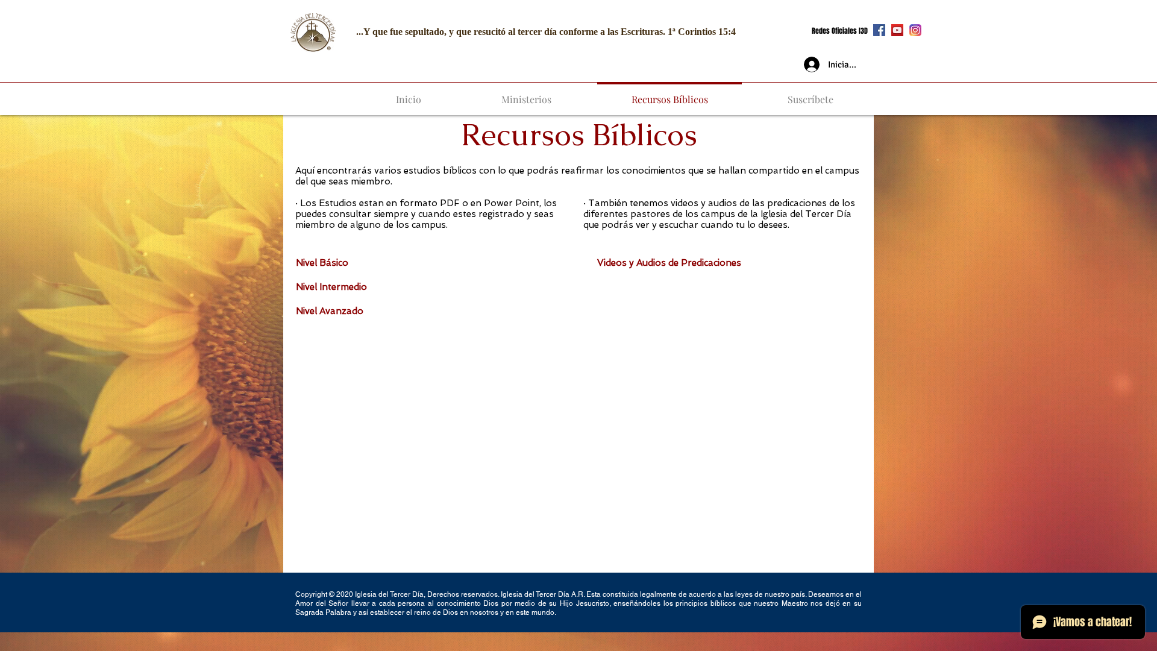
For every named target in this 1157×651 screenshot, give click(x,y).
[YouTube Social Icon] (897, 30)
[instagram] (915, 30)
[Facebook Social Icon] (879, 30)
